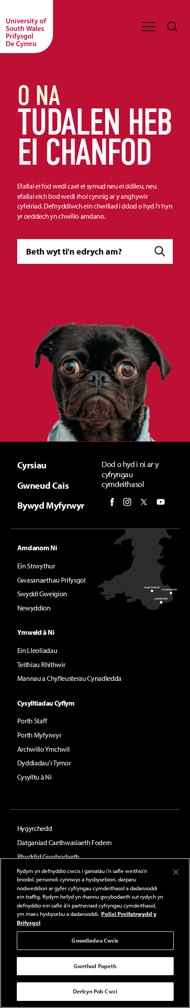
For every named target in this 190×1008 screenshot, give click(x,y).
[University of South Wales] (26, 26)
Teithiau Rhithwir (41, 664)
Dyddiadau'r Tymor (44, 762)
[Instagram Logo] (127, 502)
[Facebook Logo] (112, 502)
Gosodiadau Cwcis (95, 940)
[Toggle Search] (172, 26)
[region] (95, 933)
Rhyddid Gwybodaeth (48, 856)
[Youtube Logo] (160, 502)
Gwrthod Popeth (95, 965)
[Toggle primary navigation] (148, 26)
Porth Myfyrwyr (39, 734)
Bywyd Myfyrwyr (50, 505)
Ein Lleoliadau (37, 650)
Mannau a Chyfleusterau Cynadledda (69, 678)
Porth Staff (32, 720)
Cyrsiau (31, 465)
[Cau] (176, 872)
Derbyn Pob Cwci (95, 991)
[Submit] (160, 251)
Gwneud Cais (42, 485)
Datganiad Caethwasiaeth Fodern (64, 842)
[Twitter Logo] (144, 502)
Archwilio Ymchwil (43, 749)
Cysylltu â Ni (34, 776)
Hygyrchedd (34, 828)
